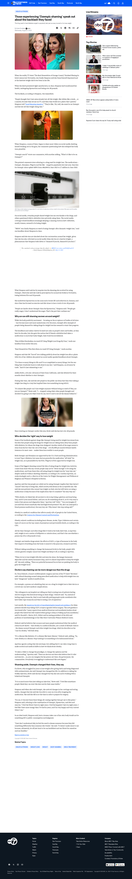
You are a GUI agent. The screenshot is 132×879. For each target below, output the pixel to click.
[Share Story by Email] (73, 27)
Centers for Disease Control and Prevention (43, 515)
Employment (108, 855)
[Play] (104, 25)
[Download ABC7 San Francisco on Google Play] (120, 864)
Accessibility (108, 853)
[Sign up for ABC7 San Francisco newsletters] (22, 864)
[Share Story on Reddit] (65, 27)
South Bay (61, 3)
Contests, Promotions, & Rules (114, 858)
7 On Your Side (80, 844)
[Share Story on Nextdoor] (69, 27)
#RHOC (54, 248)
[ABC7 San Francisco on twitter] (13, 864)
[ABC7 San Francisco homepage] (19, 3)
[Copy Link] (77, 27)
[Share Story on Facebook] (57, 27)
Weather (34, 844)
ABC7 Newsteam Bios (111, 844)
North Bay (79, 3)
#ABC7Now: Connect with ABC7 (115, 847)
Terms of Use (58, 871)
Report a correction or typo (22, 735)
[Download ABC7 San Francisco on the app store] (110, 864)
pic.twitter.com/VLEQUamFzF (65, 248)
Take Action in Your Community (114, 850)
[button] (8, 3)
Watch (34, 850)
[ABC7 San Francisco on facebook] (9, 864)
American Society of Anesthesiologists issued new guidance (49, 605)
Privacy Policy (10, 871)
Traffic (34, 847)
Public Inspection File (78, 871)
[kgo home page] (12, 841)
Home (34, 841)
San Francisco (42, 3)
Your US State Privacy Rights (46, 871)
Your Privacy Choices (20, 871)
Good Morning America (34, 104)
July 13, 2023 (59, 250)
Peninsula (70, 3)
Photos (34, 853)
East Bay (52, 3)
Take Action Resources (83, 841)
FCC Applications (89, 871)
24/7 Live (32, 3)
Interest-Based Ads (67, 871)
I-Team (78, 847)
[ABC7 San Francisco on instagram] (18, 864)
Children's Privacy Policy (32, 871)
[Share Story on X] (61, 27)
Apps (33, 855)
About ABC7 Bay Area (111, 841)
